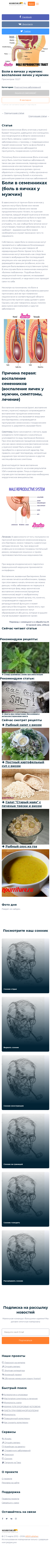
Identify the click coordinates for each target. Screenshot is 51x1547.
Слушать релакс (12, 1366)
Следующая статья (37, 116)
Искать (7, 1439)
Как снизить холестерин (16, 1422)
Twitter (27, 31)
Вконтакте (27, 24)
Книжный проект (13, 1374)
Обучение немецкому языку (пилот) (22, 1378)
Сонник (8, 1459)
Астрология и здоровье (16, 1395)
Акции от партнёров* (25, 93)
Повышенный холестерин (17, 1418)
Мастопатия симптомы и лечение (21, 1398)
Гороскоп (9, 1454)
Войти (31, 4)
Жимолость (10, 1414)
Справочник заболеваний (17, 1450)
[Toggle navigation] (37, 4)
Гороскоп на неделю (14, 1363)
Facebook (26, 17)
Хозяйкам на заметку (14, 1447)
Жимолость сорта (12, 1402)
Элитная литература (14, 1370)
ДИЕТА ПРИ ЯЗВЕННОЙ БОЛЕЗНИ (21, 1410)
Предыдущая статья (14, 113)
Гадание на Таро (12, 1462)
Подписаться (25, 1340)
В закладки (25, 100)
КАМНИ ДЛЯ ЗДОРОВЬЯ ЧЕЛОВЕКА (22, 1407)
